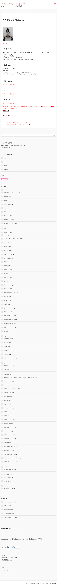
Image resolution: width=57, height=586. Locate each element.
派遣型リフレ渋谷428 (8, 338)
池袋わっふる (7, 311)
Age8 (5, 115)
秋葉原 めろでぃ (7, 400)
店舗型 (14, 539)
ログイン (23, 124)
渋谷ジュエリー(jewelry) (9, 350)
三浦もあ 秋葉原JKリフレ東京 (10, 517)
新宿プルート (7, 211)
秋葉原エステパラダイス (9, 427)
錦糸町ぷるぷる (7, 481)
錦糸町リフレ (7, 474)
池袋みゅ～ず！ (7, 285)
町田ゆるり (6, 369)
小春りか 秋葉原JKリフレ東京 (10, 502)
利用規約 (54, 583)
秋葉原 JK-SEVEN (8, 392)
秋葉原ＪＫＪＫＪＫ (8, 419)
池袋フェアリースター (9, 281)
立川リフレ (6, 466)
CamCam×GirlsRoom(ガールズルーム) (12, 238)
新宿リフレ (6, 190)
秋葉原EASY (6, 415)
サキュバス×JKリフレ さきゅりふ (11, 192)
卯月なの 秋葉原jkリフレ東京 (10, 505)
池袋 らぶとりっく (8, 254)
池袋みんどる (7, 288)
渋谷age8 (6, 346)
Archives (3, 528)
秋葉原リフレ (7, 374)
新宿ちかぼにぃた (8, 204)
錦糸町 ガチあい (7, 477)
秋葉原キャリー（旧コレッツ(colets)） (12, 431)
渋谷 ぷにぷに (7, 342)
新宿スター (6, 200)
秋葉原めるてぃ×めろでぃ (9, 454)
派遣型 (11, 115)
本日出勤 (6, 169)
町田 (5, 363)
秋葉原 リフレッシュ (8, 411)
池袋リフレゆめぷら (8, 308)
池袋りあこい (7, 300)
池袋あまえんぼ (7, 273)
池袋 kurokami (7, 250)
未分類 (5, 228)
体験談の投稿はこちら (7, 147)
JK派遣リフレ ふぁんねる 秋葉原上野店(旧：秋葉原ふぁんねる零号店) (19, 377)
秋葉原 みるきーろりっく (9, 396)
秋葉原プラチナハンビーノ (10, 446)
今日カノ (6, 385)
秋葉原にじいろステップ (9, 438)
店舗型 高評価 (19, 539)
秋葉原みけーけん (8, 450)
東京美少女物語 (7, 246)
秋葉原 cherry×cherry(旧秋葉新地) (11, 388)
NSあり (5, 161)
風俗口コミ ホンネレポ (6, 175)
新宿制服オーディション (9, 223)
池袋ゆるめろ (7, 296)
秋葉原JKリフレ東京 (8, 423)
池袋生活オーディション (9, 327)
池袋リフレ (6, 232)
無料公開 (35, 539)
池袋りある (6, 304)
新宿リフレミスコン (8, 219)
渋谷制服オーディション (9, 358)
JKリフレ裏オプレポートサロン (13, 4)
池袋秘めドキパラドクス (9, 331)
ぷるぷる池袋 (7, 242)
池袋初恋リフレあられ (9, 315)
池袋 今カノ (6, 261)
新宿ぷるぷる (7, 215)
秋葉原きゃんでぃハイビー (10, 434)
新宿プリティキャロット (9, 208)
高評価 (5, 158)
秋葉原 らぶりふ (7, 404)
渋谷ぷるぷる (7, 354)
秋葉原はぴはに (7, 442)
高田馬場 (6, 486)
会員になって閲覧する (8, 84)
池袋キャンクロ (7, 277)
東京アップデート (5, 570)
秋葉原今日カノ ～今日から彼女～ (11, 458)
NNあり (5, 165)
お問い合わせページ (6, 560)
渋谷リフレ (6, 336)
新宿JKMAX (6, 196)
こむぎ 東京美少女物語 (9, 513)
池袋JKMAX (6, 265)
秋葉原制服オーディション (10, 461)
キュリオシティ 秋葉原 (9, 381)
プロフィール (6, 43)
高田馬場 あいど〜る (8, 488)
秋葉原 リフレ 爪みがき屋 (9, 408)
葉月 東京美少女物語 (8, 509)
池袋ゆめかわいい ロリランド (10, 292)
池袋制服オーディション (9, 319)
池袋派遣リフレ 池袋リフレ (10, 323)
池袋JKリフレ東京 (8, 269)
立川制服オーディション (9, 469)
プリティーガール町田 (9, 365)
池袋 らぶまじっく (8, 258)
